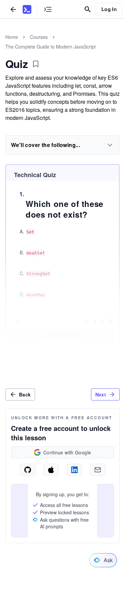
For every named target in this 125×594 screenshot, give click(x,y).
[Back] (13, 9)
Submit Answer (62, 334)
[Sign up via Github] (27, 470)
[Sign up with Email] (97, 470)
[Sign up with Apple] (51, 470)
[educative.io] (27, 9)
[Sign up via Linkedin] (74, 470)
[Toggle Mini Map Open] (48, 9)
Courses (39, 36)
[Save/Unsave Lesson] (35, 64)
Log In (109, 9)
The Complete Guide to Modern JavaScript (50, 46)
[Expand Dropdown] (110, 145)
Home (11, 36)
